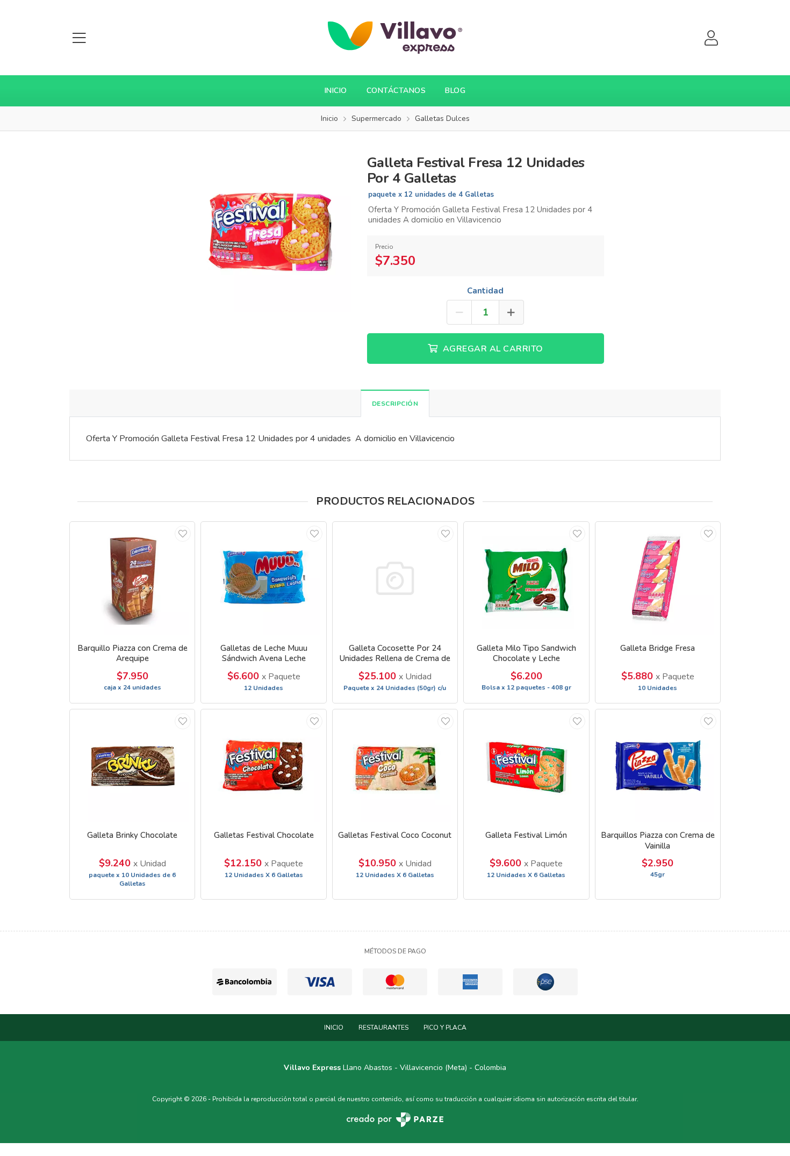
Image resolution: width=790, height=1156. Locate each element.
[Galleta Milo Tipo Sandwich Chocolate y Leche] (526, 578)
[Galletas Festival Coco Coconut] (395, 765)
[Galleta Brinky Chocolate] (132, 765)
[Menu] (79, 38)
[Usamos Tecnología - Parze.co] (395, 1119)
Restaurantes (383, 1027)
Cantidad (485, 290)
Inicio (336, 90)
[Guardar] (183, 534)
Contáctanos (396, 90)
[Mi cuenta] (711, 38)
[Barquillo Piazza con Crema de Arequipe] (132, 578)
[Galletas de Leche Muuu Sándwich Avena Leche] (263, 578)
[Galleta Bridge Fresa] (657, 578)
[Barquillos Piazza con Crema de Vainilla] (657, 765)
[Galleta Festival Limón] (526, 765)
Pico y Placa (444, 1027)
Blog (455, 90)
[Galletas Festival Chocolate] (263, 765)
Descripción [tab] (395, 403)
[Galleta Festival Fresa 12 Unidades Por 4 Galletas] (268, 229)
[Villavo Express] (395, 37)
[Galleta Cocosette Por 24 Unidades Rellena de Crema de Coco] (395, 578)
